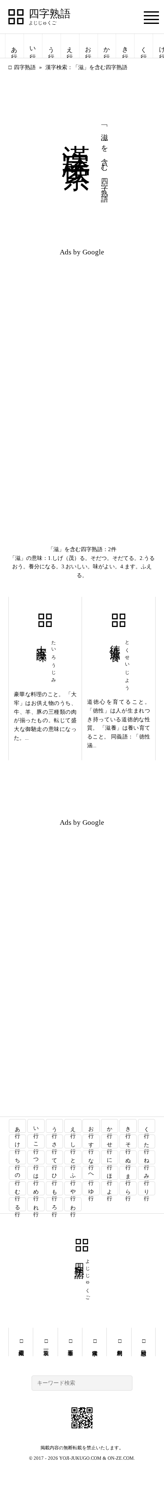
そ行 (128, 1141)
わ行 (73, 1204)
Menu (151, 17)
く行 (143, 45)
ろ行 (54, 1204)
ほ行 (110, 1173)
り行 (146, 1188)
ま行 (128, 1173)
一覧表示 (45, 1342)
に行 (110, 1157)
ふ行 (73, 1173)
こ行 (36, 1141)
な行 (91, 1157)
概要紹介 (21, 1342)
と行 (73, 1157)
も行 (54, 1188)
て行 (54, 1157)
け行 (18, 1141)
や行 (73, 1188)
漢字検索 (94, 1342)
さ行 (54, 1141)
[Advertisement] (82, 321)
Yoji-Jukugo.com (80, 1458)
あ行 (14, 45)
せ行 (110, 1141)
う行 (51, 45)
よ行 (110, 1188)
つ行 (36, 1157)
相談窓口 (143, 1342)
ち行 (18, 1157)
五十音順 (70, 1342)
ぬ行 (128, 1157)
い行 (32, 45)
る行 (18, 1204)
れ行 (36, 1204)
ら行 (128, 1188)
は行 (36, 1173)
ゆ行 (91, 1188)
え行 (69, 45)
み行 (146, 1173)
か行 (106, 45)
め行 (36, 1188)
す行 (91, 1141)
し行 (73, 1141)
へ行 (91, 1173)
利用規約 (119, 1342)
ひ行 (54, 1173)
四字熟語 (50, 13)
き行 (125, 45)
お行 (88, 45)
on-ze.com (121, 1458)
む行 (18, 1188)
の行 (18, 1173)
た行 (146, 1141)
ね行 (146, 1157)
